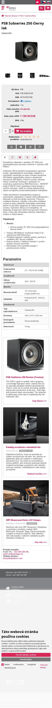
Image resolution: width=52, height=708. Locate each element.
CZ (43, 2)
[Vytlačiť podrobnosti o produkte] (30, 147)
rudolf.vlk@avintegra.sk (13, 554)
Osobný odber (17, 588)
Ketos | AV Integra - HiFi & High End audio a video (11, 8)
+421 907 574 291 (21, 572)
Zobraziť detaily (44, 666)
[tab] (4, 157)
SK (48, 2)
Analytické (32, 664)
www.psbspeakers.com (12, 558)
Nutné (7, 664)
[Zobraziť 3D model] (39, 147)
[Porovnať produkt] (11, 147)
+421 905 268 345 (20, 552)
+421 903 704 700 (19, 575)
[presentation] (5, 157)
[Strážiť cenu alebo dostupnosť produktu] (21, 147)
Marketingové (10, 668)
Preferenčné (19, 664)
